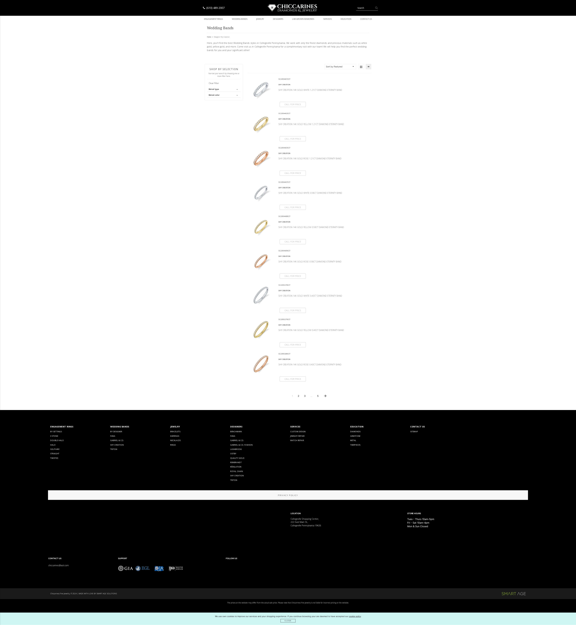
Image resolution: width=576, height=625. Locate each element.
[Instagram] (235, 566)
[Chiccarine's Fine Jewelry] (292, 8)
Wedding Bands (240, 19)
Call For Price (293, 104)
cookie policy (355, 616)
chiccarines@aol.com (58, 565)
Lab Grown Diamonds (303, 19)
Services (327, 19)
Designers (278, 19)
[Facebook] (227, 566)
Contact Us (366, 19)
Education (346, 19)
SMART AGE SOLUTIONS (106, 593)
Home (209, 37)
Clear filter (214, 83)
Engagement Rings (213, 19)
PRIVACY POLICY (288, 495)
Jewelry (260, 19)
